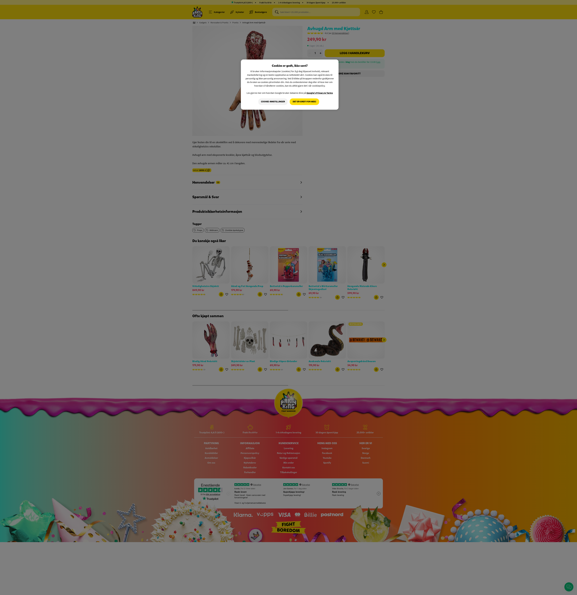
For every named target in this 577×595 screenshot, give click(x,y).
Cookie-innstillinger (273, 101)
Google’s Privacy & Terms (320, 92)
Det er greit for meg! (304, 101)
